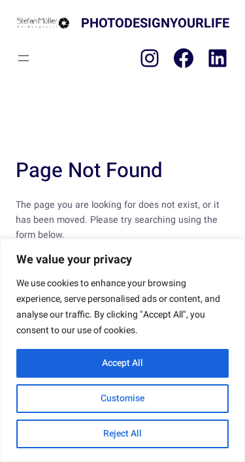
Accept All (122, 363)
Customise (122, 398)
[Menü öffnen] (23, 58)
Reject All (122, 433)
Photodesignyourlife (155, 23)
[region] (122, 350)
